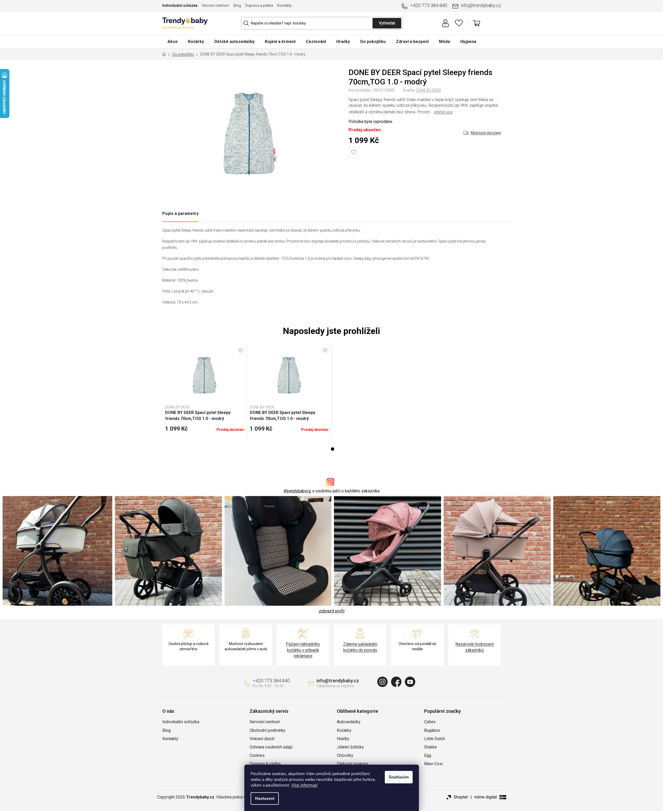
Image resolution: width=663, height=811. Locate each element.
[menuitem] (172, 41)
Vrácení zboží (262, 738)
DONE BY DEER (428, 90)
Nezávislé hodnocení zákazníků (474, 647)
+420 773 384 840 (428, 5)
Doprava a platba (259, 5)
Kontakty (284, 5)
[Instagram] (382, 682)
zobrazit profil (331, 611)
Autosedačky (349, 721)
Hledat (387, 23)
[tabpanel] (204, 391)
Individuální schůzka (179, 5)
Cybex (430, 721)
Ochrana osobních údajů (271, 747)
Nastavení (264, 798)
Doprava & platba (265, 763)
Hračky (343, 738)
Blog (237, 5)
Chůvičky (345, 755)
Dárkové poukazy (352, 763)
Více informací (304, 785)
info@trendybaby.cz (481, 5)
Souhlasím (399, 777)
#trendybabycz (297, 490)
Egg (427, 755)
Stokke (430, 747)
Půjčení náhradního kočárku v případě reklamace (303, 650)
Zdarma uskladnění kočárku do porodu (360, 647)
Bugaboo (432, 730)
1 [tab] (332, 449)
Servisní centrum (215, 5)
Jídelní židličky (350, 747)
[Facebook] (396, 682)
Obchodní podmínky (268, 730)
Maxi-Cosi (433, 763)
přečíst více (443, 112)
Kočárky (344, 730)
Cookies (257, 755)
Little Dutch (434, 738)
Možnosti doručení (486, 133)
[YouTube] (410, 682)
